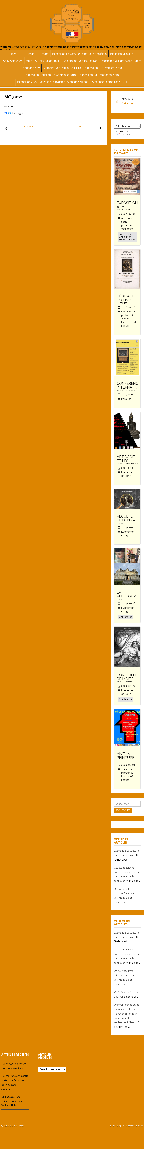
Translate (125, 134)
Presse (30, 53)
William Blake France (14, 1125)
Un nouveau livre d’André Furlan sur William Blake (124, 893)
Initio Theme (114, 1125)
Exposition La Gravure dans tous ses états (79, 53)
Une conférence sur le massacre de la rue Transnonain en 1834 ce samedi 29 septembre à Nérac (126, 1013)
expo (45, 53)
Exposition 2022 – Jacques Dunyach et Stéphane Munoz (52, 81)
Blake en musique (121, 53)
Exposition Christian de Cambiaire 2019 (51, 74)
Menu (14, 53)
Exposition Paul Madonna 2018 (99, 74)
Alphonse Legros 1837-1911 (109, 81)
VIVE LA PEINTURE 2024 (42, 60)
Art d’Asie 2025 (12, 60)
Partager (17, 113)
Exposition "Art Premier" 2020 (103, 67)
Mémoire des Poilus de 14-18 (62, 67)
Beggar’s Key (31, 67)
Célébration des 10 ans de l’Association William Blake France (102, 60)
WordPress (137, 1125)
